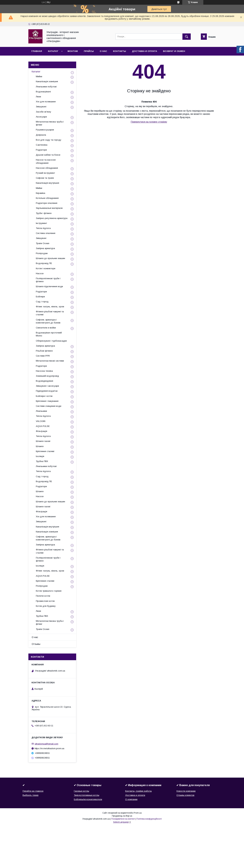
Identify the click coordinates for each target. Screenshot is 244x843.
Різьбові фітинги (44, 351)
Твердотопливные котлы (86, 795)
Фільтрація (41, 431)
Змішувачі (41, 106)
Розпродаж (42, 253)
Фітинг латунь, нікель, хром (50, 306)
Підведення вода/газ (47, 391)
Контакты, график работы (138, 791)
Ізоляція (40, 456)
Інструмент (41, 223)
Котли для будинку (46, 606)
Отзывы (36, 644)
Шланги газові (43, 441)
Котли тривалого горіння (48, 591)
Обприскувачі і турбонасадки (51, 341)
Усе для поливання (46, 101)
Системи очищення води (48, 406)
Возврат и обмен (174, 51)
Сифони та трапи (45, 178)
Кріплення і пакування (47, 401)
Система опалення (45, 233)
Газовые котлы (81, 791)
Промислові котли (45, 601)
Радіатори (41, 150)
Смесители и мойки (46, 327)
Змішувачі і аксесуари (47, 386)
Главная (36, 51)
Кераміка (40, 193)
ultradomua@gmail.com (46, 744)
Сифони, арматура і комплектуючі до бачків (48, 321)
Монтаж (73, 51)
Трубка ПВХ (42, 461)
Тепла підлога (43, 228)
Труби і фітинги (43, 213)
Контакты (119, 51)
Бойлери (40, 296)
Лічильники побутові (46, 86)
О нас (103, 51)
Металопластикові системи (50, 361)
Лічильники (41, 411)
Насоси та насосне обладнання (46, 161)
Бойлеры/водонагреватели (88, 799)
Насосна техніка (44, 371)
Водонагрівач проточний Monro (49, 334)
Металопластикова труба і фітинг (50, 123)
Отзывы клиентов (185, 795)
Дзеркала (41, 135)
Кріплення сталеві (45, 451)
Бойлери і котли (44, 396)
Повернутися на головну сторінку (149, 121)
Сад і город (42, 301)
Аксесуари (41, 116)
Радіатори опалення (46, 203)
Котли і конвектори (45, 268)
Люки (38, 96)
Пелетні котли (43, 596)
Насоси (39, 273)
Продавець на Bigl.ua (122, 816)
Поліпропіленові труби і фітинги (48, 280)
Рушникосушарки (45, 129)
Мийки (39, 76)
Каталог (53, 51)
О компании (131, 799)
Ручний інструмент (45, 173)
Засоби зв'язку (43, 111)
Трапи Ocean (42, 243)
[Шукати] (186, 36)
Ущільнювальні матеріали (49, 208)
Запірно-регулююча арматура (51, 218)
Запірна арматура (45, 248)
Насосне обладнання (47, 168)
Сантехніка (41, 145)
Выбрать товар (31, 795)
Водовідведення (44, 381)
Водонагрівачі (43, 91)
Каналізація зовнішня (47, 81)
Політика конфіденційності (149, 819)
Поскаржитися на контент (123, 819)
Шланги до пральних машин (50, 258)
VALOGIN (40, 421)
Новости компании (186, 791)
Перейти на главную (33, 791)
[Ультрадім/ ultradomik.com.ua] (35, 42)
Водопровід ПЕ (44, 263)
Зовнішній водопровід (47, 376)
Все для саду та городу (48, 140)
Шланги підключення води (49, 286)
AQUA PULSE (43, 426)
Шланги (39, 446)
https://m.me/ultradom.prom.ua (49, 748)
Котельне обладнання (47, 198)
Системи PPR (43, 356)
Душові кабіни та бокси (48, 155)
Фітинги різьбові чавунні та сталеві (50, 313)
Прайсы (89, 51)
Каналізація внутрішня (47, 183)
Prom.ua (138, 813)
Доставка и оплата (144, 51)
